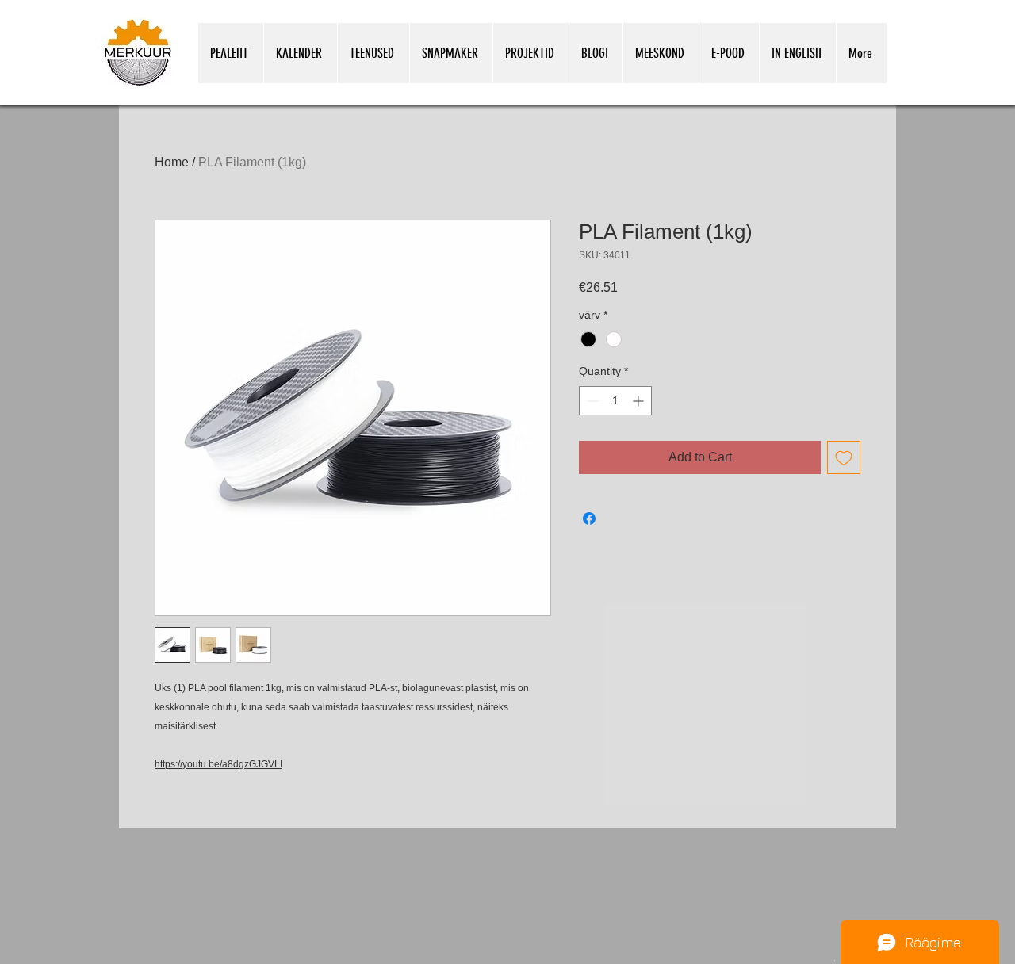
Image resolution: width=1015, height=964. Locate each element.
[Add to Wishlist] (843, 457)
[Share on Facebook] (589, 518)
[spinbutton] (615, 401)
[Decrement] (591, 401)
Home (172, 162)
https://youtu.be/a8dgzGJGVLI (218, 764)
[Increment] (639, 401)
